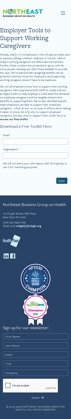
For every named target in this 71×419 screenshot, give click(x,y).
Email (6, 135)
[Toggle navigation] (63, 13)
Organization (10, 149)
